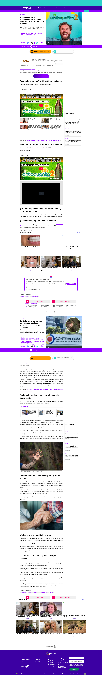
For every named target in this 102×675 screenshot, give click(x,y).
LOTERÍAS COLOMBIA (35, 286)
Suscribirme (74, 654)
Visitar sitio (58, 64)
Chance (22, 286)
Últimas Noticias (69, 11)
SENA (47, 582)
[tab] (38, 291)
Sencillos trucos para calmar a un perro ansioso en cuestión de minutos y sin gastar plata (71, 296)
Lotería (27, 286)
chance (33, 207)
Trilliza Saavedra (28, 11)
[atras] (59, 403)
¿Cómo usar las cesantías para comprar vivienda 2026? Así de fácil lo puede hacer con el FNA (45, 296)
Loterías (22, 14)
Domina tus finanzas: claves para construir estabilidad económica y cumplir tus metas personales (32, 296)
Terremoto (21, 11)
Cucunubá (49, 11)
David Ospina (55, 11)
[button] (20, 8)
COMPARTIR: (23, 42)
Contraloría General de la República (36, 582)
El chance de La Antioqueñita (27, 69)
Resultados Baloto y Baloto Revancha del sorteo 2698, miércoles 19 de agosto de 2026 (73, 141)
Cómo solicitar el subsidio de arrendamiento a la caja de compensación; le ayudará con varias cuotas (58, 296)
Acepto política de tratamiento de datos (34, 279)
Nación (22, 308)
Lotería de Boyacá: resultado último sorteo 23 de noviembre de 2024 (43, 133)
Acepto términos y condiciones (33, 276)
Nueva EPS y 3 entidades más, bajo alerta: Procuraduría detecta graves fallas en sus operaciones (50, 402)
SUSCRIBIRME (71, 273)
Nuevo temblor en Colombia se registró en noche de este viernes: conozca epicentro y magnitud (72, 446)
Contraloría (23, 582)
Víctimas (52, 582)
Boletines (86, 11)
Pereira (34, 11)
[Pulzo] (26, 8)
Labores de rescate (42, 11)
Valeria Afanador (62, 11)
